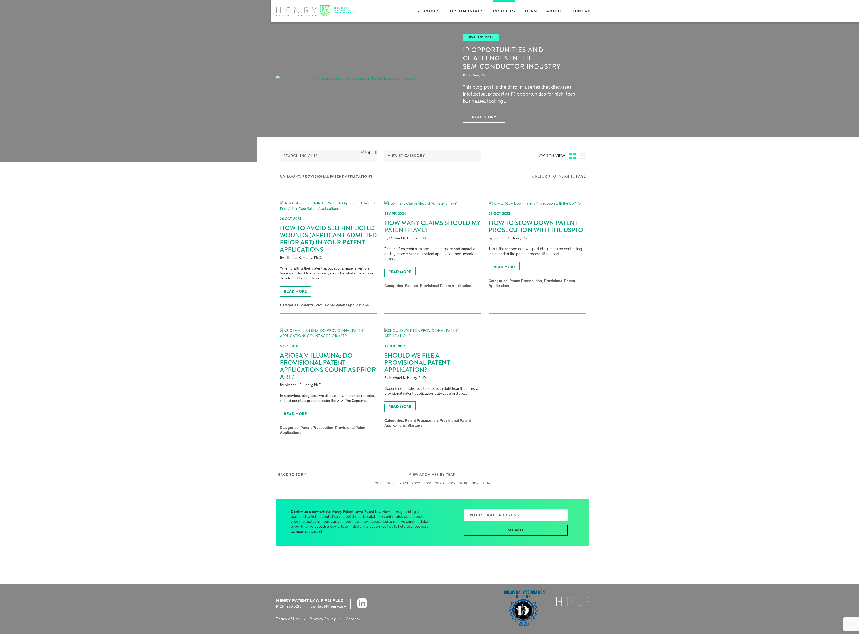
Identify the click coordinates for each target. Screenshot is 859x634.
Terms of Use (288, 619)
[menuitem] (428, 11)
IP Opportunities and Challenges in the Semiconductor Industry (512, 58)
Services (428, 11)
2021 (428, 483)
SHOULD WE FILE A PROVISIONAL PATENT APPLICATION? (417, 362)
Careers (353, 619)
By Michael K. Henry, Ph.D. (301, 257)
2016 (486, 483)
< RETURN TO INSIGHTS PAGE (559, 176)
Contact (583, 11)
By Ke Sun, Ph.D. (476, 75)
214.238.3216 (291, 606)
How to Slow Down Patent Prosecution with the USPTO (536, 226)
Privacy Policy (323, 619)
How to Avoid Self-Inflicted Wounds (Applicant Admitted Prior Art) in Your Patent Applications (328, 238)
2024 (391, 483)
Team (530, 11)
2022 (416, 483)
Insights (504, 11)
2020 (439, 483)
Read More (295, 291)
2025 (379, 483)
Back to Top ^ (292, 474)
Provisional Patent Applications (342, 305)
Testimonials (466, 11)
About (554, 11)
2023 (404, 483)
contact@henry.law (328, 606)
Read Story (484, 117)
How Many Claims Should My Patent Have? (432, 226)
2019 (452, 483)
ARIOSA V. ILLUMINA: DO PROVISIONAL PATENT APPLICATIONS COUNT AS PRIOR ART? (328, 366)
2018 (463, 483)
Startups (415, 425)
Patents (306, 305)
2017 (475, 483)
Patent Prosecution (525, 281)
